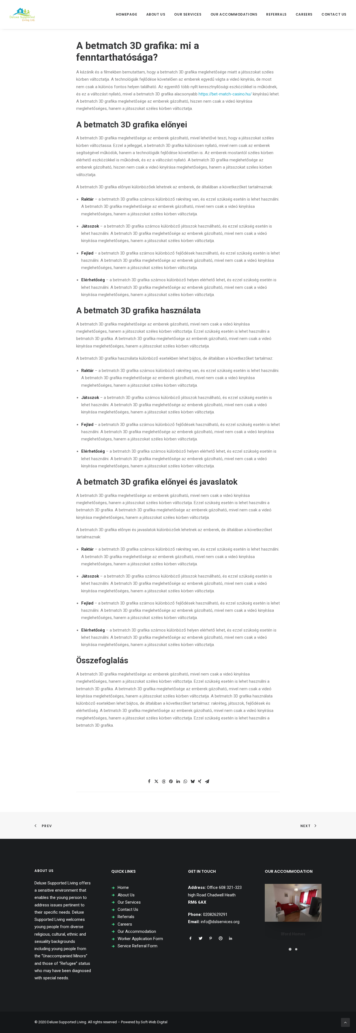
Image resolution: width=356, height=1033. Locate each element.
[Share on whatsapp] (185, 781)
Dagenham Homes (293, 934)
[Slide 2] (296, 949)
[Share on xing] (199, 781)
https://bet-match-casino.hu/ (225, 94)
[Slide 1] (290, 949)
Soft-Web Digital (154, 1022)
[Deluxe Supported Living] (22, 14)
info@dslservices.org (220, 921)
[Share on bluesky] (192, 781)
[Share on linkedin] (178, 781)
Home (123, 887)
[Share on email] (207, 781)
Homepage (126, 14)
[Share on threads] (163, 781)
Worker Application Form (140, 938)
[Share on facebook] (149, 781)
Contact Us (334, 14)
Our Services (187, 14)
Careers (304, 14)
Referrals (276, 14)
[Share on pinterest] (170, 781)
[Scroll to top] (345, 1022)
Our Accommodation (137, 931)
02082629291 (215, 914)
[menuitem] (128, 14)
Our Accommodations (234, 14)
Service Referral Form (137, 945)
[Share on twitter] (156, 781)
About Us (155, 14)
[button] (190, 938)
